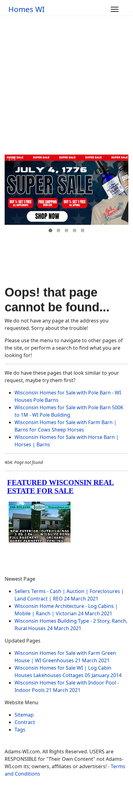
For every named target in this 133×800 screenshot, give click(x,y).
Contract (25, 722)
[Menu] (114, 9)
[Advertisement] (66, 85)
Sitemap (24, 714)
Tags (20, 729)
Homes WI (26, 9)
